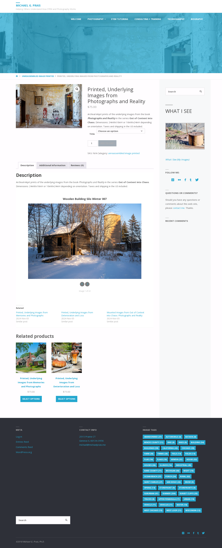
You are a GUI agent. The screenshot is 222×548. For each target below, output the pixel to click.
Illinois (166, 465)
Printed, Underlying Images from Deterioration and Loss (77, 314)
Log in (19, 436)
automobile (173, 437)
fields (190, 453)
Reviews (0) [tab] (77, 165)
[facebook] (185, 179)
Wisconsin (192, 510)
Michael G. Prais (28, 5)
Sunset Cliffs (188, 493)
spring (149, 487)
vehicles (166, 505)
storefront (167, 487)
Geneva (176, 459)
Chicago (188, 448)
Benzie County (153, 442)
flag (148, 459)
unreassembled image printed (38, 76)
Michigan (172, 470)
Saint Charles (153, 482)
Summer (168, 493)
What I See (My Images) (177, 159)
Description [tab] (27, 165)
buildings (151, 448)
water (182, 505)
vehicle (150, 505)
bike (170, 442)
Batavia (190, 437)
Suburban (151, 493)
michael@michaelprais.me (92, 444)
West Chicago (153, 510)
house (192, 459)
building (197, 442)
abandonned (153, 437)
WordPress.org (24, 452)
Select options (31, 399)
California (170, 448)
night (188, 470)
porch (170, 476)
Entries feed (22, 441)
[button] (77, 89)
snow (189, 482)
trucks (149, 499)
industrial (183, 465)
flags (162, 459)
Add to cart (107, 143)
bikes (183, 442)
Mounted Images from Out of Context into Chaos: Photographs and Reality (125, 314)
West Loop (173, 510)
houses (150, 465)
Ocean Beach (152, 476)
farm (148, 453)
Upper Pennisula (169, 499)
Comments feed (24, 447)
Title (92, 133)
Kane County (153, 470)
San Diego (174, 482)
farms (163, 453)
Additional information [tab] (52, 165)
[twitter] (197, 179)
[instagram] (172, 179)
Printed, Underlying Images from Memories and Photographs (32, 314)
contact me (179, 207)
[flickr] (179, 179)
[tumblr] (190, 179)
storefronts (187, 487)
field (176, 453)
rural (185, 476)
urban (189, 499)
